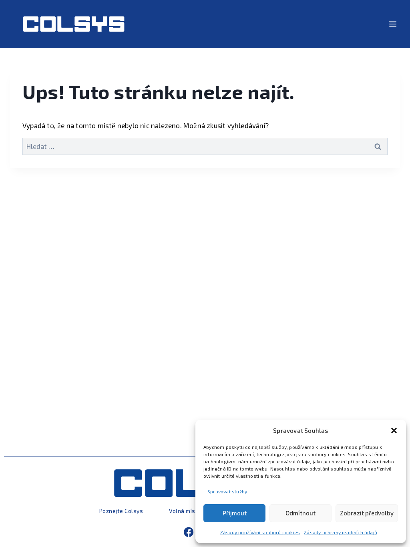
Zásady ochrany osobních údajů (340, 532)
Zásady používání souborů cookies (260, 532)
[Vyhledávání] (205, 146)
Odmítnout (300, 513)
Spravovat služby (227, 491)
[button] (394, 430)
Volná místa (185, 510)
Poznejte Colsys (121, 510)
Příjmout (235, 513)
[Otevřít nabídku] (392, 23)
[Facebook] (189, 532)
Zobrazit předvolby (367, 513)
